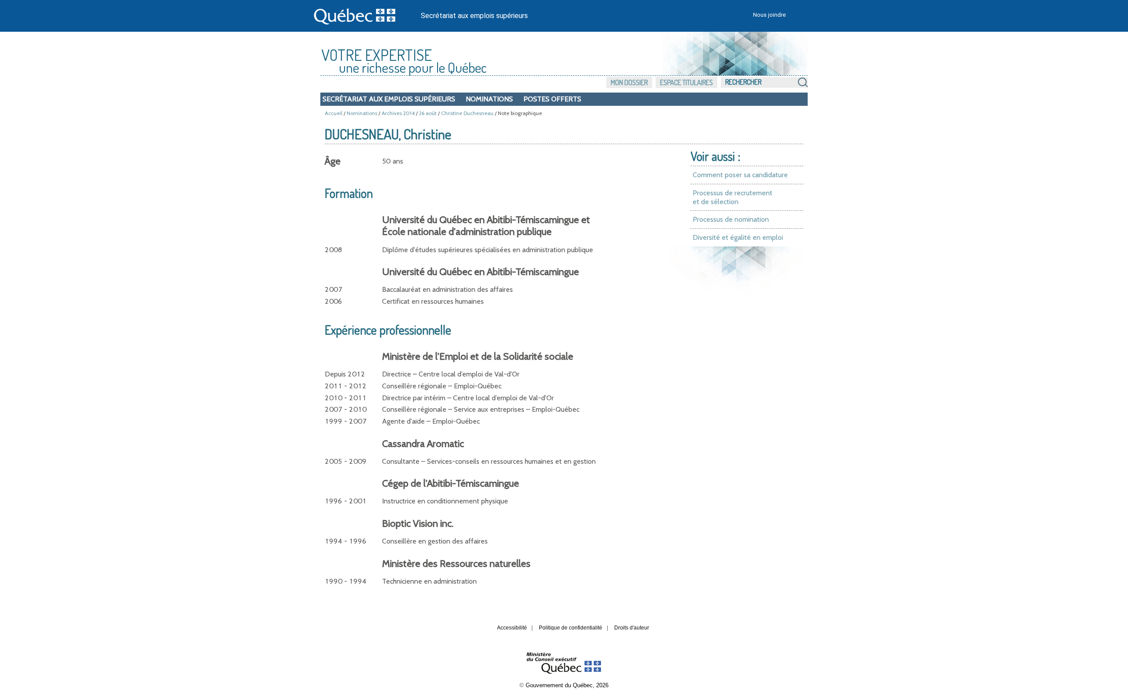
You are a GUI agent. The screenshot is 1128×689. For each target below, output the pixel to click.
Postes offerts (552, 99)
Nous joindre (769, 14)
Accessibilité (512, 627)
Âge (333, 161)
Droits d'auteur (631, 627)
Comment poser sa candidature (740, 175)
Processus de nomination (731, 219)
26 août (428, 113)
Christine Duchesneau (467, 113)
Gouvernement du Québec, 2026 (567, 685)
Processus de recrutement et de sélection (732, 197)
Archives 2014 (398, 113)
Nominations (489, 99)
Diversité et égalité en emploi (738, 237)
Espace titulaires (686, 82)
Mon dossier (629, 82)
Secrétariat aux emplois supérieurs (474, 15)
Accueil (333, 113)
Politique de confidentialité (570, 627)
